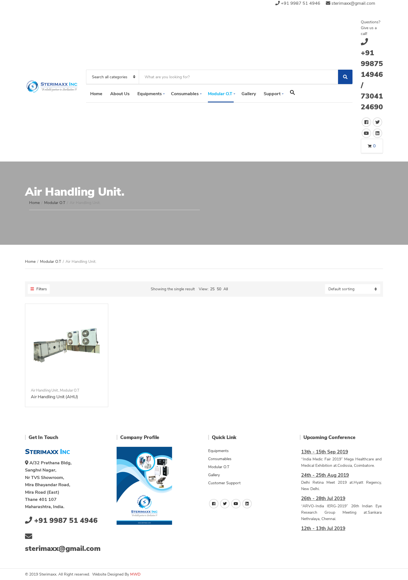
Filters (41, 289)
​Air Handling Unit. (45, 390)
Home (96, 94)
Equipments (149, 94)
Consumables (185, 94)
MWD (135, 574)
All (225, 289)
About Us (120, 94)
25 (212, 289)
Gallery (248, 94)
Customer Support (224, 483)
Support (272, 94)
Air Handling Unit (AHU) (54, 397)
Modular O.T (220, 94)
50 (219, 289)
